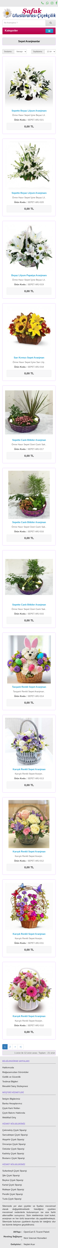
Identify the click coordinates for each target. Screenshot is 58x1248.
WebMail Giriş (9, 1117)
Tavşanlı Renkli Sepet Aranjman (29, 687)
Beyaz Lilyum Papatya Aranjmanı (29, 275)
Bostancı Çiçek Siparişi (13, 1158)
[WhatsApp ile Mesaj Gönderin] (47, 3)
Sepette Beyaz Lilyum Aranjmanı (29, 110)
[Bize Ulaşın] (42, 3)
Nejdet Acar (29, 1244)
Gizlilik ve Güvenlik (11, 1077)
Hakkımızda (8, 1067)
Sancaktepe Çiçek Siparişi (15, 1135)
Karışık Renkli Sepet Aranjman (29, 769)
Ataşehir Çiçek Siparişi (13, 1139)
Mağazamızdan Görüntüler (15, 1072)
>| (20, 1047)
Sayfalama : (38, 51)
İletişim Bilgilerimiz (11, 1099)
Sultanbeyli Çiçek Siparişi (14, 1170)
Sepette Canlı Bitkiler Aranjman (29, 440)
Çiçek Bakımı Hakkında (13, 1113)
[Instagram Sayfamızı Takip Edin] (52, 3)
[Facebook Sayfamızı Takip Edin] (56, 3)
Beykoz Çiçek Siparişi (12, 1180)
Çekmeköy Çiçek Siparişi (14, 1130)
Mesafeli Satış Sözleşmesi (15, 1086)
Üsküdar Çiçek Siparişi (13, 1149)
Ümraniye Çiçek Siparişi (14, 1144)
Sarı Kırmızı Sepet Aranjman (29, 357)
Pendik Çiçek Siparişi (12, 1194)
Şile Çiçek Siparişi (11, 1175)
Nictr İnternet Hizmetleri (35, 1238)
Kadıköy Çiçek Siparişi (13, 1153)
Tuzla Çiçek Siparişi (11, 1199)
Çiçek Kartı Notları (11, 1108)
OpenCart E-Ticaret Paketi (36, 1232)
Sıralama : (8, 51)
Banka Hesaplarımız (12, 1103)
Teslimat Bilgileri (10, 1081)
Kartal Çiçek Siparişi (12, 1185)
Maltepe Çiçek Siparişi (13, 1189)
